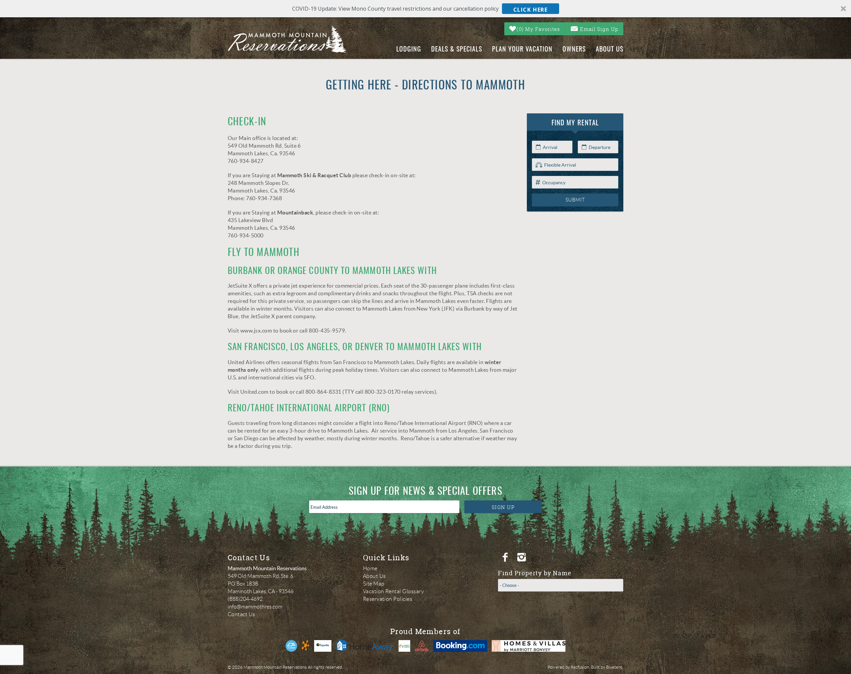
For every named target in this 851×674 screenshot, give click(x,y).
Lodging (408, 49)
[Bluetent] (291, 646)
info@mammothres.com (255, 606)
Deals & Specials (456, 49)
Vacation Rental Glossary (393, 591)
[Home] (293, 39)
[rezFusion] (306, 646)
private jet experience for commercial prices (326, 286)
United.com (254, 392)
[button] (425, 8)
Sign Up (503, 507)
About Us (609, 49)
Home (370, 568)
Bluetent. (614, 667)
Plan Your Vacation (522, 49)
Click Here (530, 9)
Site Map (374, 584)
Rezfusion (580, 667)
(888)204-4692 (245, 599)
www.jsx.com (256, 331)
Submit (575, 199)
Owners (574, 49)
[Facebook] (506, 557)
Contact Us (241, 614)
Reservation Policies (388, 599)
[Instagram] (522, 557)
